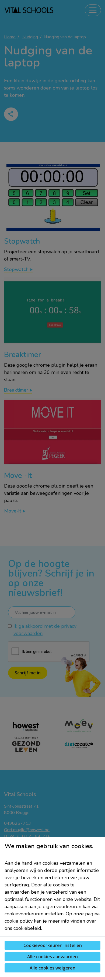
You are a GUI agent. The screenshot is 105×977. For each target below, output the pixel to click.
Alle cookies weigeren (52, 968)
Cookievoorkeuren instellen (52, 945)
